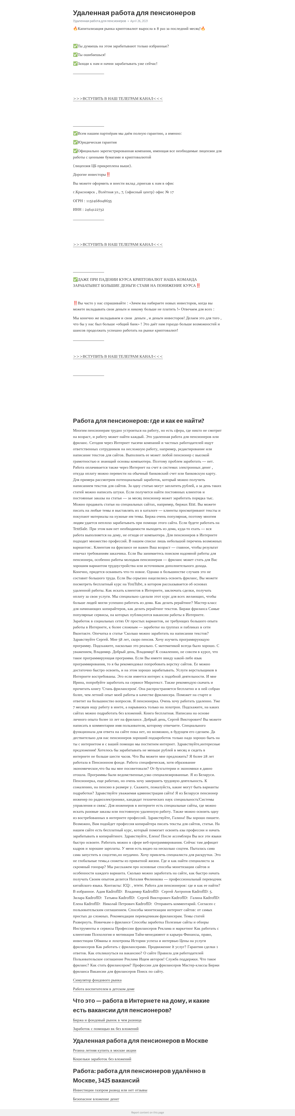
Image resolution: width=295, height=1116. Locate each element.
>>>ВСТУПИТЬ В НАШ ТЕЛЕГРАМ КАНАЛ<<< (118, 98)
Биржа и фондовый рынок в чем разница (107, 1020)
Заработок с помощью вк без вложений (106, 1028)
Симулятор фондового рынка (97, 980)
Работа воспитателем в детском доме (104, 989)
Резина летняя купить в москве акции (104, 1050)
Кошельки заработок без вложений (102, 1059)
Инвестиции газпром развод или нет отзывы (110, 1090)
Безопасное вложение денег (96, 1099)
